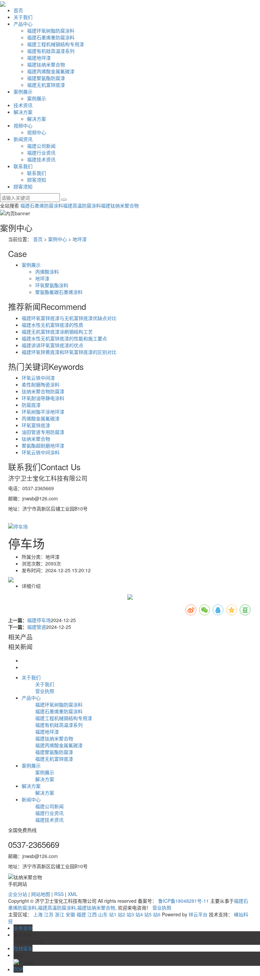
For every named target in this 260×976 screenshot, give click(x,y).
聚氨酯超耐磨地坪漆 (43, 445)
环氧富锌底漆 (36, 425)
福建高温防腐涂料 (82, 205)
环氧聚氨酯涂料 (51, 285)
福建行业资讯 (41, 152)
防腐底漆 (31, 404)
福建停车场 (39, 620)
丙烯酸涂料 (47, 271)
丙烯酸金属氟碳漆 (41, 418)
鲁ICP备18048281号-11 (183, 900)
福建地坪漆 (39, 57)
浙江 (59, 914)
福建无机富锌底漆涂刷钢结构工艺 (57, 331)
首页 (18, 10)
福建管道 (36, 626)
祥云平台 (198, 914)
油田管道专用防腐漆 (43, 432)
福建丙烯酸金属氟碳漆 (50, 71)
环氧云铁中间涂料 (41, 452)
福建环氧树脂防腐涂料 (50, 30)
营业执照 (44, 691)
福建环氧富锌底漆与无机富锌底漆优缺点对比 (69, 318)
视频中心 (23, 125)
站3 (130, 914)
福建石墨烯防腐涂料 (41, 205)
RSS (59, 894)
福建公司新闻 (41, 145)
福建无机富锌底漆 (46, 84)
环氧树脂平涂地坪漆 (43, 411)
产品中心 (23, 23)
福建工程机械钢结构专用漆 (55, 44)
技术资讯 (23, 105)
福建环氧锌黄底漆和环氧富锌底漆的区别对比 (69, 351)
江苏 (48, 914)
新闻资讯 (23, 139)
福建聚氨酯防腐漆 (46, 78)
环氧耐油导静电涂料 (43, 398)
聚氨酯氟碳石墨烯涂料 (59, 291)
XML (73, 894)
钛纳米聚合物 (36, 438)
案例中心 (57, 239)
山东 (103, 914)
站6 (156, 914)
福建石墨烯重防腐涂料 (50, 37)
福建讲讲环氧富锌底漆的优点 (52, 345)
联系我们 (23, 166)
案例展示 (23, 91)
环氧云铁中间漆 (38, 377)
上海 (38, 914)
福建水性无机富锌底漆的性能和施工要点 (64, 338)
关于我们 (23, 17)
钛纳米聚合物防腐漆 (43, 391)
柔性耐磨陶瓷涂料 (41, 384)
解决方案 (23, 111)
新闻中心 (31, 799)
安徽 (70, 914)
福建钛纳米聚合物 (46, 64)
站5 (148, 914)
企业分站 (17, 894)
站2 (121, 914)
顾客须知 (36, 179)
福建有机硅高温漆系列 (50, 50)
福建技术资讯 (41, 159)
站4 (139, 914)
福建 (81, 914)
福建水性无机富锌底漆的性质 (52, 324)
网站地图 (40, 894)
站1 (112, 914)
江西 (92, 914)
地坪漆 (79, 239)
